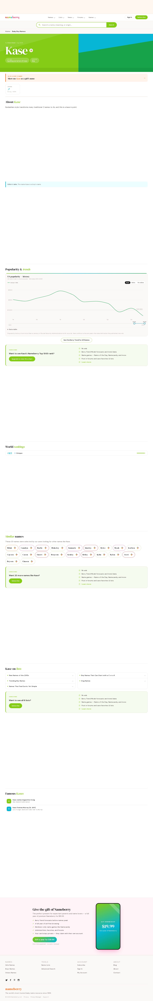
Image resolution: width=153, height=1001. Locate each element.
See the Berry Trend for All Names (76, 340)
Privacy (26, 997)
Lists (60, 17)
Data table (13, 329)
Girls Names (10, 965)
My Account (82, 973)
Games (91, 17)
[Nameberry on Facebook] (10, 979)
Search (111, 25)
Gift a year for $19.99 (44, 939)
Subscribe (141, 17)
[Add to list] (31, 50)
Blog (115, 965)
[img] (76, 303)
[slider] (134, 323)
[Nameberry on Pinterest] (14, 979)
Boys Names (10, 969)
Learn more (86, 362)
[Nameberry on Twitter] (6, 979)
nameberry (13, 989)
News (70, 17)
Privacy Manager (36, 997)
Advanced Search (48, 969)
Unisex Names (10, 973)
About (116, 969)
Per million (141, 282)
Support (46, 997)
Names (50, 17)
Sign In (129, 17)
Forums (80, 17)
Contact (116, 973)
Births (133, 282)
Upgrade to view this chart (22, 359)
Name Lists (45, 965)
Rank (127, 282)
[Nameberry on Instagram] (18, 979)
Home (7, 31)
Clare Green (11, 43)
